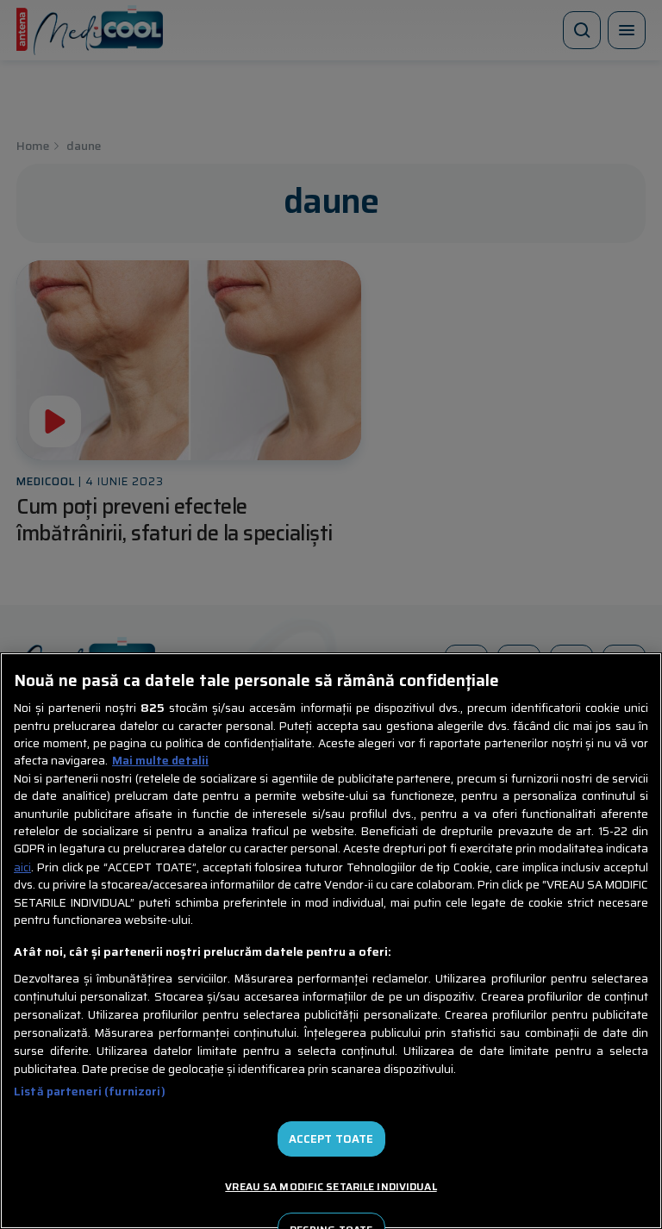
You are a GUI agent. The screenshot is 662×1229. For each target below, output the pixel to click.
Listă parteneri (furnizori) (90, 1091)
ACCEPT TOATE (331, 1139)
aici (22, 867)
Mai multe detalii (160, 761)
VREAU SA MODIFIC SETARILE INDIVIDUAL (330, 1186)
